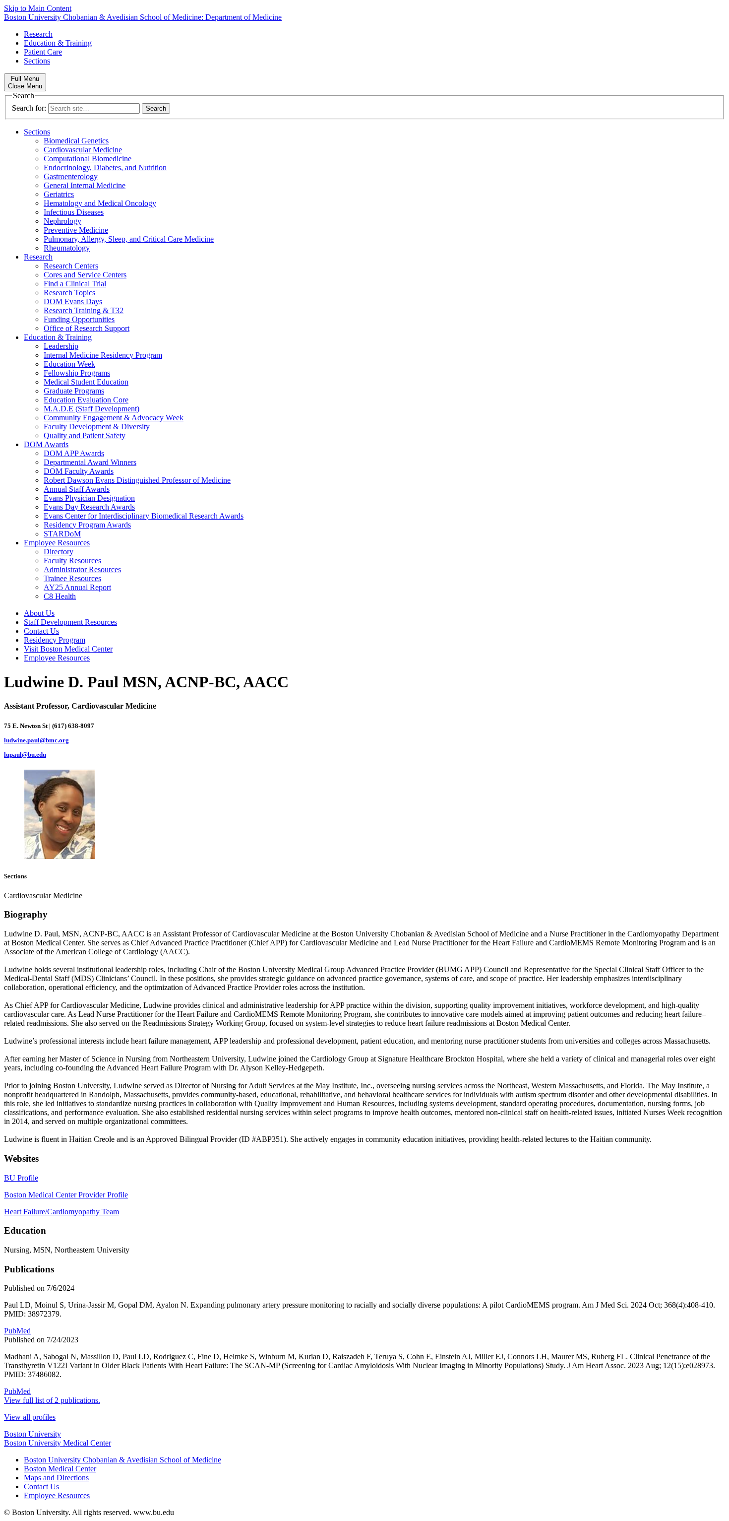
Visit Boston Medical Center (68, 649)
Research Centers (71, 266)
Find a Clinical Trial (75, 283)
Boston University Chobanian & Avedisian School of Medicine (122, 1459)
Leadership (61, 346)
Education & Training (58, 43)
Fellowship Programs (77, 373)
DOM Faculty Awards (79, 471)
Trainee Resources (72, 578)
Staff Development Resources (70, 622)
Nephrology (62, 221)
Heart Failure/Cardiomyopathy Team (61, 1211)
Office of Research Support (86, 328)
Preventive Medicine (76, 230)
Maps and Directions (56, 1477)
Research (38, 34)
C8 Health (60, 596)
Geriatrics (59, 194)
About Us (39, 613)
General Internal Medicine (84, 185)
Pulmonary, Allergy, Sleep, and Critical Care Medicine (129, 239)
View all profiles (30, 1417)
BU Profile (21, 1178)
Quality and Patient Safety (84, 435)
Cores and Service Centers (85, 274)
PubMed (17, 1330)
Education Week (69, 364)
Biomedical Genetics (76, 140)
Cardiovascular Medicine (83, 149)
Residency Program (54, 640)
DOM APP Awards (74, 453)
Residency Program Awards (87, 525)
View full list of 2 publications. (52, 1400)
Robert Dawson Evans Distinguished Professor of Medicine (137, 480)
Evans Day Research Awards (89, 507)
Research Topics (69, 292)
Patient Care (43, 52)
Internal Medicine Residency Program (103, 355)
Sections (37, 61)
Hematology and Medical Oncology (100, 203)
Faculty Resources (72, 560)
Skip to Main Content (37, 8)
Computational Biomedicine (87, 158)
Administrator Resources (82, 569)
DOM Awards (46, 444)
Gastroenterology (71, 176)
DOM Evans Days (73, 301)
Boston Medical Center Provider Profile (66, 1194)
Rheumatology (67, 248)
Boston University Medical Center (57, 1443)
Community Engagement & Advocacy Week (113, 417)
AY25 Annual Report (77, 587)
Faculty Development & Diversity (97, 426)
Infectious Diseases (74, 212)
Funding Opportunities (79, 319)
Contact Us (41, 631)
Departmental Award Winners (90, 462)
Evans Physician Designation (89, 498)
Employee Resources (57, 542)
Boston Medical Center (60, 1468)
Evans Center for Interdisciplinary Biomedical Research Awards (143, 516)
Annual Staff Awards (77, 489)
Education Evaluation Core (86, 400)
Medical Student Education (86, 382)
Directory (58, 551)
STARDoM (62, 533)
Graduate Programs (74, 391)
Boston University (32, 1434)
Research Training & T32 (83, 310)
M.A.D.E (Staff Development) (91, 408)
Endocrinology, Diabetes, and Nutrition (105, 167)
